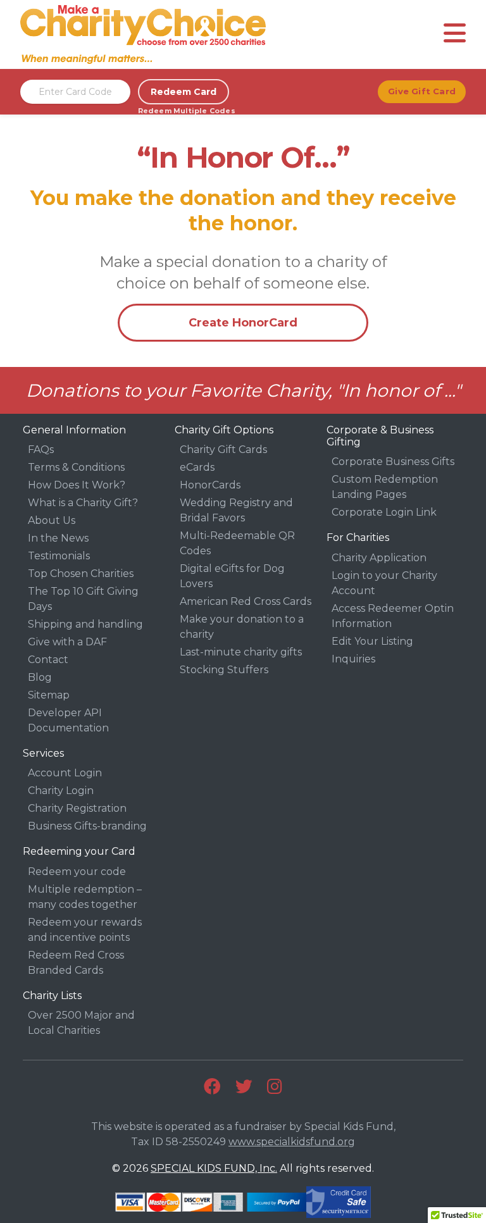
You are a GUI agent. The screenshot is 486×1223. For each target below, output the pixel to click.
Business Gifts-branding (87, 826)
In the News (58, 538)
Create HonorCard (243, 323)
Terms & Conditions (76, 467)
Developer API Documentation (68, 720)
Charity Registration (77, 808)
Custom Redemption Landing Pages (385, 486)
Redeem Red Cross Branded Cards (76, 962)
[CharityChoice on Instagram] (275, 1087)
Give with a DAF (67, 642)
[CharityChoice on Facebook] (212, 1087)
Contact (48, 660)
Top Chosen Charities (81, 574)
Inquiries (353, 659)
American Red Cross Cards (245, 601)
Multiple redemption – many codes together (85, 896)
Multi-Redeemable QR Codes (237, 543)
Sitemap (49, 695)
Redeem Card (183, 91)
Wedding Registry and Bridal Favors (236, 510)
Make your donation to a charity (242, 626)
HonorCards (210, 485)
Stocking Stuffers (224, 670)
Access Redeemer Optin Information (393, 616)
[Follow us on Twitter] (244, 1087)
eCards (197, 467)
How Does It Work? (76, 485)
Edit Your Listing (372, 641)
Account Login (65, 773)
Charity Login (61, 791)
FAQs (41, 450)
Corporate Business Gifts (393, 462)
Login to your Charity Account (384, 583)
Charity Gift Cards (223, 450)
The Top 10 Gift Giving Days (83, 598)
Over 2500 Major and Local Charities (81, 1022)
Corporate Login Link (384, 512)
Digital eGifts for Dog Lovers (232, 576)
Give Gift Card (422, 91)
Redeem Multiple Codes (183, 110)
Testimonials (59, 556)
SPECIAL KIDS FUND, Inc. (214, 1168)
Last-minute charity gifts (241, 652)
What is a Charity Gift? (83, 503)
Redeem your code (77, 872)
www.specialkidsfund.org (291, 1142)
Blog (40, 677)
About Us (51, 520)
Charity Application (379, 558)
